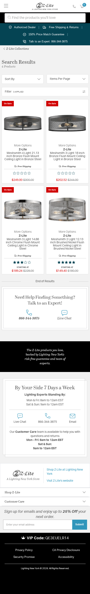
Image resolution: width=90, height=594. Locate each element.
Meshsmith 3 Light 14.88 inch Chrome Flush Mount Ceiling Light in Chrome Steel (23, 244)
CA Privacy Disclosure (66, 550)
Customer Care (14, 501)
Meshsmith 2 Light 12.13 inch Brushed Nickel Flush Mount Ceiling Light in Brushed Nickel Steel (67, 244)
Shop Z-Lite (12, 492)
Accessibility (66, 557)
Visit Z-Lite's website (60, 480)
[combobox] (45, 18)
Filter (14, 91)
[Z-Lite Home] (45, 6)
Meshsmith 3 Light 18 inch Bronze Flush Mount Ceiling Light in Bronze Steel (67, 156)
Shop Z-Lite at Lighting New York (65, 471)
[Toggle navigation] (6, 6)
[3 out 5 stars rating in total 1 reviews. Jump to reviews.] (22, 262)
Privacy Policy (24, 550)
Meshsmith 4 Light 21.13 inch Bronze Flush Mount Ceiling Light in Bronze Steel (22, 156)
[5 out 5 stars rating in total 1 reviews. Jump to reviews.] (67, 262)
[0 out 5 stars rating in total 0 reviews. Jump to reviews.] (23, 173)
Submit (79, 524)
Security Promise (24, 557)
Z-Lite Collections (17, 48)
